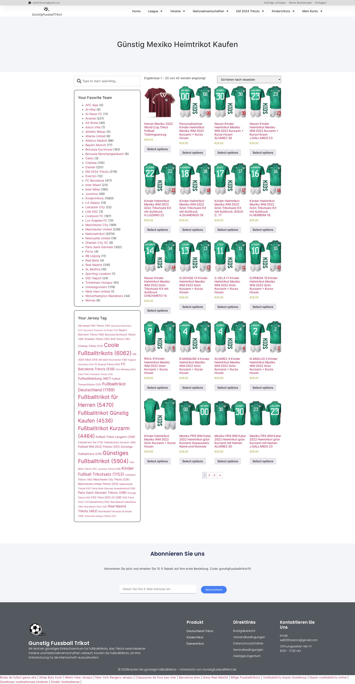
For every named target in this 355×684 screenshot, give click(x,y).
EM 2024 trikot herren (113, 359)
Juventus (91, 194)
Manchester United (98, 229)
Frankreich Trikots (101, 374)
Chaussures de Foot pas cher (156, 677)
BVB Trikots (120, 339)
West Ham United (97, 291)
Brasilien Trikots (97, 338)
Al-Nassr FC (93, 114)
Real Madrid (93, 265)
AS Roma (91, 123)
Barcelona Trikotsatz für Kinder (101, 330)
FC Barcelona (94, 180)
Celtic (89, 158)
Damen (90, 167)
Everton (91, 176)
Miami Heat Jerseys (78, 677)
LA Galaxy (92, 203)
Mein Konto (310, 11)
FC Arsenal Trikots (107, 364)
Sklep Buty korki (50, 677)
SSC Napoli (93, 278)
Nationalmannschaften (208, 11)
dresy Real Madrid (215, 677)
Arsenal (90, 118)
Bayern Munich (95, 145)
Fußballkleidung (94, 378)
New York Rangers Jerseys (114, 677)
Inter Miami (93, 185)
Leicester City (95, 207)
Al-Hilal (90, 109)
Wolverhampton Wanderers (104, 296)
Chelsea (91, 163)
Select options (157, 149)
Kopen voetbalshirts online (328, 677)
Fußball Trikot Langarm (115, 437)
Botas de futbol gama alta (18, 677)
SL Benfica (92, 269)
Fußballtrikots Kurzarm (120, 442)
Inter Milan (92, 189)
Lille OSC (91, 211)
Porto (89, 251)
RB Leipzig (92, 256)
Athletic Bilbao (95, 132)
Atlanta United (95, 136)
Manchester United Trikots (98, 483)
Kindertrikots (281, 11)
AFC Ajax (91, 105)
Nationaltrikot (95, 234)
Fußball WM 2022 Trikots (99, 446)
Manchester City (96, 225)
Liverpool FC (94, 216)
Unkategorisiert (96, 287)
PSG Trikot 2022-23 (106, 497)
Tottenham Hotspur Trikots (100, 516)
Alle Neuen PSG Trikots (94, 325)
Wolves (90, 300)
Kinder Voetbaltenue (65, 682)
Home (136, 11)
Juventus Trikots (109, 468)
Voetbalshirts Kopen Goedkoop (285, 677)
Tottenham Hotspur (99, 282)
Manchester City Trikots (111, 479)
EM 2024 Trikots (248, 11)
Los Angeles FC (96, 220)
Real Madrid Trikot (95, 506)
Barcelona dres (189, 677)
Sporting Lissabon (98, 274)
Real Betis (92, 260)
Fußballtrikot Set (90, 442)
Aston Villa (92, 127)
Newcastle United (97, 238)
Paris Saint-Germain (99, 247)
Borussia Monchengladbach (104, 154)
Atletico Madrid (96, 140)
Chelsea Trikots (90, 345)
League (153, 11)
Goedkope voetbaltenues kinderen (24, 682)
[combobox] (107, 81)
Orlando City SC (96, 242)
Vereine (175, 11)
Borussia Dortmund (98, 149)
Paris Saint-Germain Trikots (102, 492)
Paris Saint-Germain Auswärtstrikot (113, 488)
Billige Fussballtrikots (245, 677)
